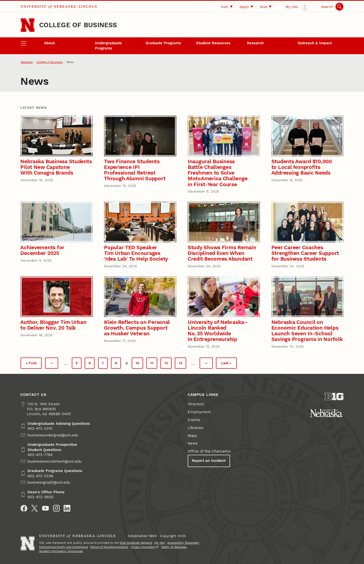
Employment (199, 412)
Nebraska (27, 62)
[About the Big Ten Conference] (334, 397)
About (49, 43)
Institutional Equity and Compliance (63, 547)
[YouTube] (45, 508)
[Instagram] (56, 508)
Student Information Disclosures (61, 551)
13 (182, 364)
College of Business (78, 25)
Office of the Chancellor (209, 451)
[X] (34, 508)
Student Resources (213, 43)
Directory (196, 404)
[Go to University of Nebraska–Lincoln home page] (28, 25)
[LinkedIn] (67, 508)
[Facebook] (24, 508)
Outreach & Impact (315, 43)
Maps (192, 435)
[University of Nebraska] (326, 413)
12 (168, 364)
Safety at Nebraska (173, 547)
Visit (224, 7)
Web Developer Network (136, 542)
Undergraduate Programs (108, 45)
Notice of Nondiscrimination (109, 547)
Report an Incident (209, 460)
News (193, 443)
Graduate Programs (163, 43)
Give (263, 7)
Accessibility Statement (183, 542)
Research (255, 43)
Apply (244, 7)
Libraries (195, 428)
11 (153, 364)
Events (194, 420)
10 (139, 364)
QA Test (160, 542)
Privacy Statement (143, 547)
